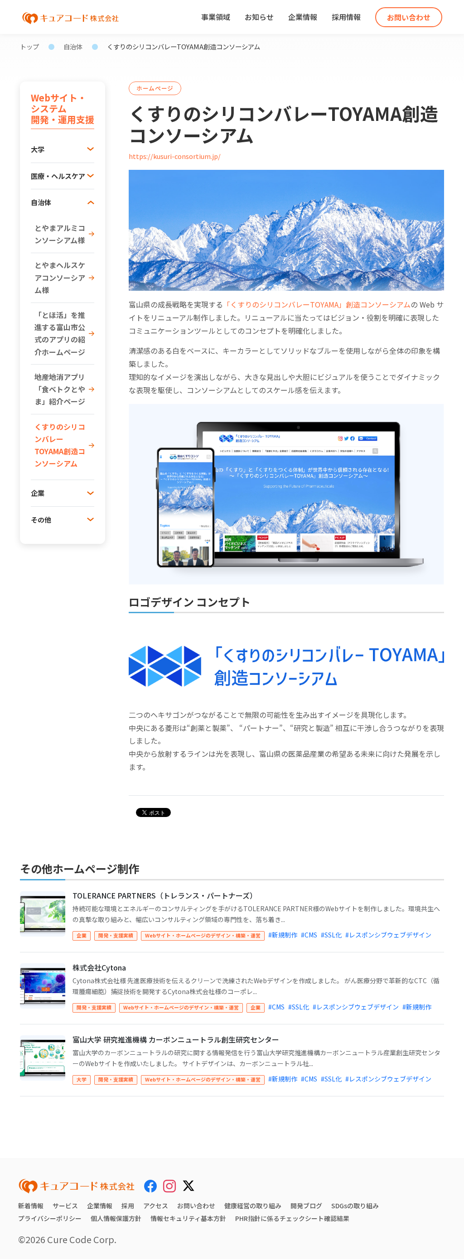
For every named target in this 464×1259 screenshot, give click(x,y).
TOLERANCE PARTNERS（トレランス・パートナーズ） (164, 895)
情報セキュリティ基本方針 (188, 1218)
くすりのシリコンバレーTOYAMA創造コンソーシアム (59, 445)
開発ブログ (306, 1205)
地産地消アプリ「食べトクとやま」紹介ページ (59, 389)
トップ (29, 46)
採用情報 (346, 16)
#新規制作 (282, 934)
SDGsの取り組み (355, 1205)
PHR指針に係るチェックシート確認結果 (292, 1218)
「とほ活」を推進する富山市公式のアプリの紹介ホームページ (59, 333)
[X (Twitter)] (188, 1184)
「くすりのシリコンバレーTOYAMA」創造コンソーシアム (317, 304)
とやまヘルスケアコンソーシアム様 (59, 277)
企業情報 (302, 16)
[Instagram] (169, 1185)
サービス (65, 1205)
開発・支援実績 (115, 935)
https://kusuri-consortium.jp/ (175, 156)
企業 (82, 935)
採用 (127, 1205)
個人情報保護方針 (116, 1218)
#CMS (309, 934)
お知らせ (259, 16)
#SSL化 (331, 934)
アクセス (155, 1205)
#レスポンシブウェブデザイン (388, 934)
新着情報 (31, 1205)
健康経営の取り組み (252, 1205)
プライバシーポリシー (50, 1218)
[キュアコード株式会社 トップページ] (76, 1186)
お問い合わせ (408, 17)
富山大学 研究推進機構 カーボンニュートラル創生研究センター (175, 1039)
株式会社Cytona (99, 967)
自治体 (72, 46)
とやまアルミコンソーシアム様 (59, 233)
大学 (82, 1079)
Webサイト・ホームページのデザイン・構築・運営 (203, 935)
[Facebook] (150, 1185)
